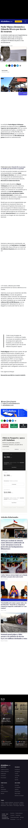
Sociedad (21, 804)
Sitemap (22, 817)
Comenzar (14, 484)
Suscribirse (14, 467)
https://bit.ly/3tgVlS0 (9, 401)
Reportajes (17, 793)
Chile (2, 785)
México (2, 45)
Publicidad (3, 773)
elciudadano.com (8, 405)
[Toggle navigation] (25, 21)
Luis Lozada (4, 70)
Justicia (3, 804)
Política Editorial (5, 771)
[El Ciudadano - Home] (6, 21)
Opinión (17, 789)
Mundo (2, 793)
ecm (11, 45)
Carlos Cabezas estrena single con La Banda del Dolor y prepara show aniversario (14, 576)
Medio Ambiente (9, 802)
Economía (16, 802)
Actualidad (17, 787)
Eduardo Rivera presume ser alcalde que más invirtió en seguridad (13, 167)
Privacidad (3, 777)
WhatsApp (14, 426)
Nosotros (12, 813)
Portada (17, 785)
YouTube (23, 426)
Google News (5, 425)
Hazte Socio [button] (18, 21)
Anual (22, 449)
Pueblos (21, 802)
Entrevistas (17, 791)
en (20, 819)
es (18, 819)
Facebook (17, 769)
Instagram (17, 771)
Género (10, 804)
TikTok (16, 777)
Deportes (22, 805)
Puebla (7, 45)
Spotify (16, 779)
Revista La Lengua (19, 795)
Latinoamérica (4, 791)
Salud (6, 804)
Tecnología (16, 805)
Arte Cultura (10, 805)
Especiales (15, 804)
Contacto (3, 775)
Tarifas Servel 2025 (14, 817)
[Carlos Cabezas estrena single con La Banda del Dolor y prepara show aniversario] (14, 563)
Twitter (16, 773)
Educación (3, 805)
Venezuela (3, 789)
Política (2, 802)
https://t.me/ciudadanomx (11, 403)
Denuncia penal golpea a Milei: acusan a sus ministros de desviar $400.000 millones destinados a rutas (14, 636)
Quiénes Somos (5, 769)
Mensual (17, 449)
